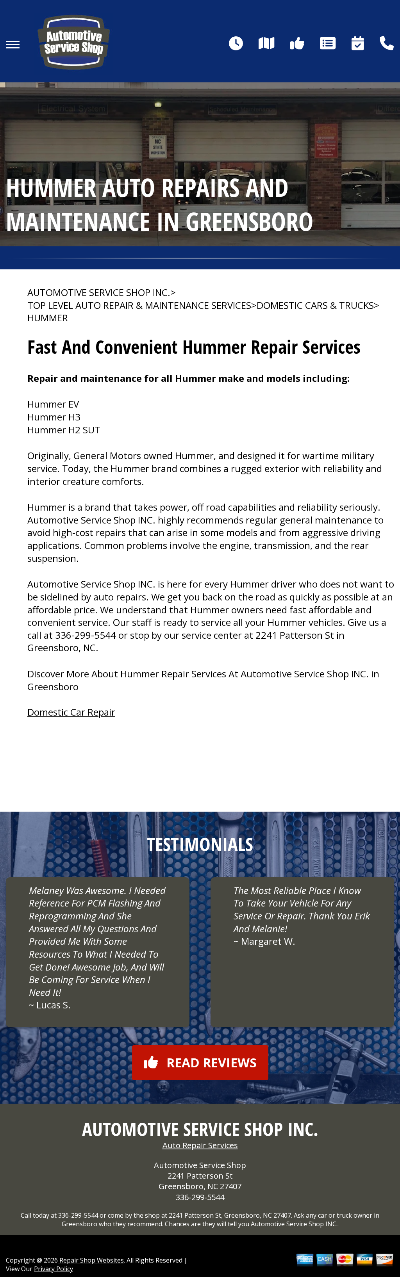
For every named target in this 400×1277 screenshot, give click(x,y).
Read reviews (211, 1062)
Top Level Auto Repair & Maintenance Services (139, 305)
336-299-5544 (85, 635)
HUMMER (47, 318)
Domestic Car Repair (71, 711)
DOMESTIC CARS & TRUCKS (315, 305)
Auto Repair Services (200, 1145)
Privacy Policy (53, 1269)
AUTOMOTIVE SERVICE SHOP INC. (98, 292)
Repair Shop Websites (91, 1260)
